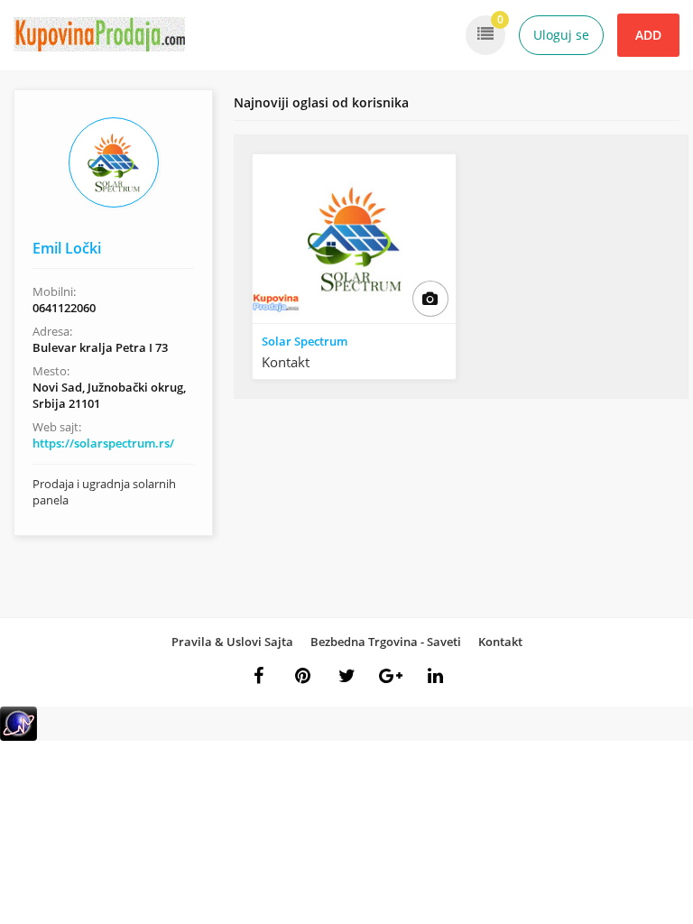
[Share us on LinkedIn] (435, 676)
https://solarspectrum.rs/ (103, 443)
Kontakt (500, 641)
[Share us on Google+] (390, 676)
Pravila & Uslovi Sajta (232, 641)
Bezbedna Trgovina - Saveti (385, 641)
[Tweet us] (346, 676)
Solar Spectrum (304, 341)
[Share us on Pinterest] (302, 676)
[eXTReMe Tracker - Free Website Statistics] (18, 736)
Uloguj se (561, 34)
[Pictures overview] (430, 299)
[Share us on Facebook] (258, 676)
